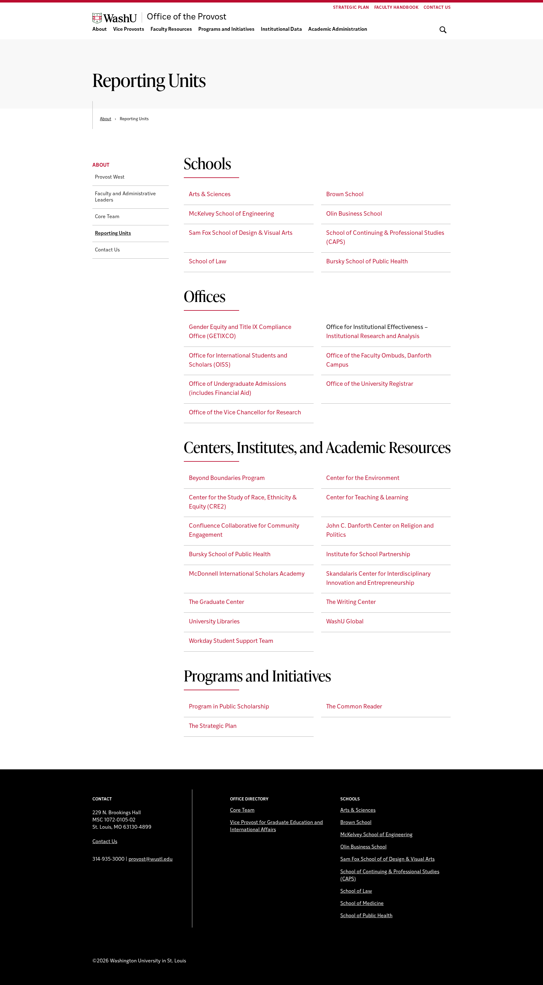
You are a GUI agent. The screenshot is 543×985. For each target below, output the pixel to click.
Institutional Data (281, 29)
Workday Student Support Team (231, 641)
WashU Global (345, 622)
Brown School (345, 195)
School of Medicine (362, 903)
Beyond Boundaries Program (227, 479)
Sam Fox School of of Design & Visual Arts (387, 859)
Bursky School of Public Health (367, 262)
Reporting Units (113, 233)
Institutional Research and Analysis (373, 337)
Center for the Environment (362, 479)
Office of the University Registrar (369, 384)
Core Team (107, 216)
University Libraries (214, 622)
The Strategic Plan (213, 726)
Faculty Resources (171, 29)
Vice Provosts (128, 29)
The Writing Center (351, 603)
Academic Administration (337, 29)
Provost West (109, 177)
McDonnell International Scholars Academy (246, 574)
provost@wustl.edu (151, 859)
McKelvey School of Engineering (231, 214)
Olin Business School (354, 214)
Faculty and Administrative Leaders (125, 197)
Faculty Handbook (396, 8)
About (99, 29)
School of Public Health (366, 915)
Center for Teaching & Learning (367, 498)
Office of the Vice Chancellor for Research (245, 413)
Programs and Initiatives (226, 29)
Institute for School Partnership (368, 555)
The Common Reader (354, 707)
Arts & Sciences (210, 195)
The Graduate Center (216, 603)
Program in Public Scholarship (229, 707)
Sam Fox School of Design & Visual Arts (241, 233)
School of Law (207, 262)
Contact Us (437, 8)
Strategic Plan (351, 8)
